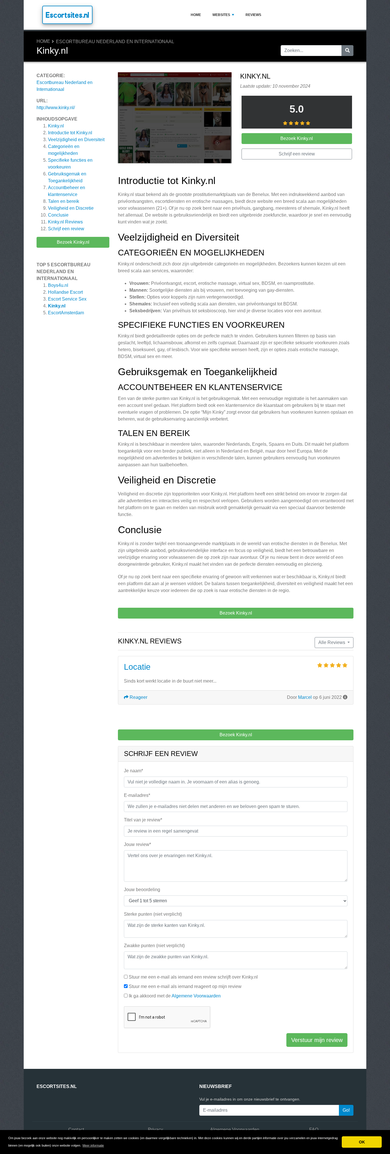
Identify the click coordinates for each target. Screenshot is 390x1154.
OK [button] (362, 1142)
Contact (76, 1129)
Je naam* (133, 770)
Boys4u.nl (58, 285)
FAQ (313, 1129)
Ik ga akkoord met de (175, 995)
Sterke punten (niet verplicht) (153, 914)
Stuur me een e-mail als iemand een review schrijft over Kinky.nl (193, 977)
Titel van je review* (143, 819)
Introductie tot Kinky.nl (70, 132)
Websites (221, 15)
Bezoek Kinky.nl (73, 242)
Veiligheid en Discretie (71, 208)
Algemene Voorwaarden (196, 995)
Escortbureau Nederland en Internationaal (115, 41)
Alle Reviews (332, 642)
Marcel (305, 697)
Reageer (137, 697)
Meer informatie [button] (93, 1145)
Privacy (155, 1129)
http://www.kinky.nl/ (56, 107)
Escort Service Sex (67, 299)
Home (196, 15)
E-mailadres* (137, 795)
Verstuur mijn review (317, 1040)
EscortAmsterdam (66, 312)
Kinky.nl (56, 125)
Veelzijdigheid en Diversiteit (76, 139)
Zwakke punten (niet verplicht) (154, 945)
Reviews (253, 15)
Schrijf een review (66, 228)
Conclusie (58, 215)
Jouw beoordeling (142, 889)
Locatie (137, 666)
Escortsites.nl (67, 14)
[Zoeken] (347, 50)
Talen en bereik (63, 201)
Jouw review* (137, 844)
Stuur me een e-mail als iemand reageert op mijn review (185, 986)
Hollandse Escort (65, 292)
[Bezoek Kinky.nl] (175, 118)
